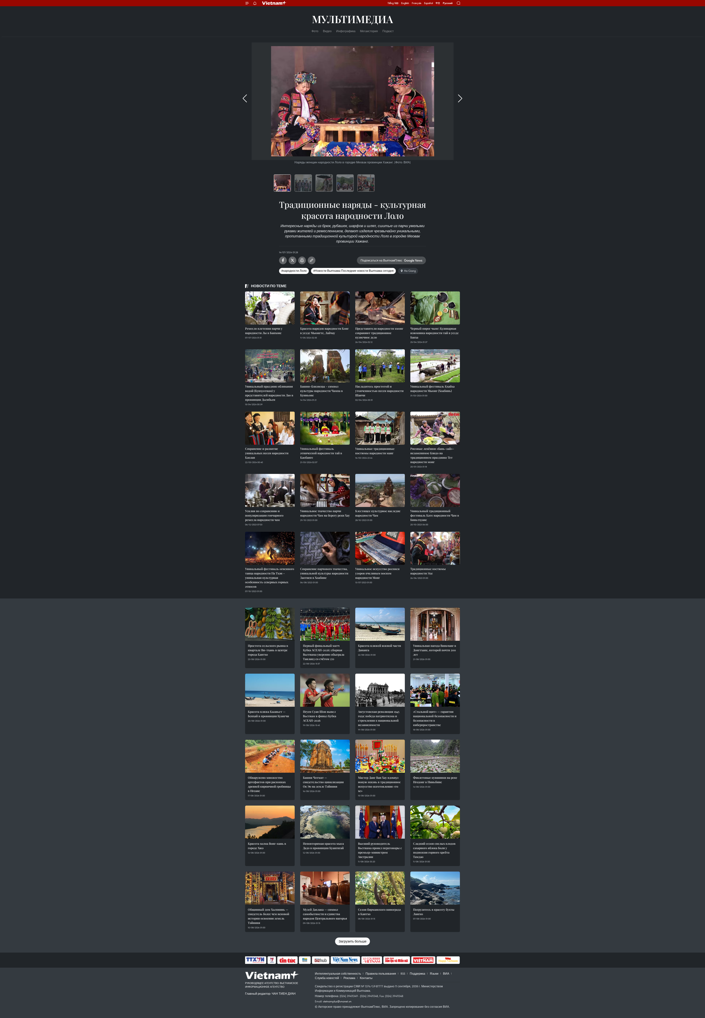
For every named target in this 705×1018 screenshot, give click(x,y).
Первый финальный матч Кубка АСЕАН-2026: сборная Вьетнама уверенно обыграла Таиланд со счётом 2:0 (323, 652)
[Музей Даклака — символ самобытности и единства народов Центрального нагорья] (325, 888)
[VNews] (271, 960)
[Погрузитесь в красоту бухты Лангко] (435, 888)
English (405, 3)
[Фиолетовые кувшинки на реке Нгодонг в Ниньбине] (435, 756)
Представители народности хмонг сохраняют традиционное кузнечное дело (379, 333)
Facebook (283, 260)
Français (416, 3)
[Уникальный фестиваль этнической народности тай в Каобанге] (325, 428)
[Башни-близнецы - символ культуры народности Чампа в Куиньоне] (325, 365)
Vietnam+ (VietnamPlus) (274, 3)
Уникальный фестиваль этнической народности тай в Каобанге (321, 453)
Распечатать (302, 260)
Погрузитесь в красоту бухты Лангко (433, 912)
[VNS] (345, 960)
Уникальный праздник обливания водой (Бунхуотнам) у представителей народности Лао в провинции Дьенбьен (269, 393)
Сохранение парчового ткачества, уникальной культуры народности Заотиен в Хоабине (324, 573)
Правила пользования (381, 973)
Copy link (311, 260)
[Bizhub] (320, 960)
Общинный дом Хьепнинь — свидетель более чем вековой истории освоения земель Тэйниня (268, 916)
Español (428, 3)
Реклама (349, 978)
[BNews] (305, 960)
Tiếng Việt (393, 3)
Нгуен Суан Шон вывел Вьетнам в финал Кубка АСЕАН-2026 (319, 716)
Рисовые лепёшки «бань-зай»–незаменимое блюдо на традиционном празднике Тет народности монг (432, 455)
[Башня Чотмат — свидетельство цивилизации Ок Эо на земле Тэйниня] (325, 756)
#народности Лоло (294, 271)
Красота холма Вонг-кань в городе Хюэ (267, 846)
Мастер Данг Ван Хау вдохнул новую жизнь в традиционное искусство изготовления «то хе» (379, 784)
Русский (448, 3)
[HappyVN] (448, 960)
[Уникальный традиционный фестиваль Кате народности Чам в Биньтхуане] (435, 490)
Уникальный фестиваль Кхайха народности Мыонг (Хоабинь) (432, 388)
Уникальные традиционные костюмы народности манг (375, 451)
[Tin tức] (287, 960)
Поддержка (417, 973)
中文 (438, 3)
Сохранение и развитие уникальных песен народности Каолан (266, 453)
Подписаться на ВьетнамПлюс (381, 260)
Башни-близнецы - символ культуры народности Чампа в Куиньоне (321, 390)
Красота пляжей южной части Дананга (379, 648)
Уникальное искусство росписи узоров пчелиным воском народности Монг (377, 573)
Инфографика (345, 31)
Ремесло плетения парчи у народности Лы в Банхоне (263, 331)
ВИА (446, 973)
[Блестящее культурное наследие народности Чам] (380, 490)
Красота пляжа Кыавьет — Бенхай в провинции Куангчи (268, 714)
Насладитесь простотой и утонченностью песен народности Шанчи (379, 390)
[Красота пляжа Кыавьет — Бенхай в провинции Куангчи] (270, 690)
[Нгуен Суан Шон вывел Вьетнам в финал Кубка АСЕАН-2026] (325, 690)
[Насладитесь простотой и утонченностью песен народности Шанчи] (380, 365)
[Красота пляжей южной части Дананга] (380, 624)
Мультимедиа (352, 19)
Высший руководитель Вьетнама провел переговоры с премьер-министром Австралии (380, 850)
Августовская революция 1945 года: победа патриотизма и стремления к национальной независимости (378, 718)
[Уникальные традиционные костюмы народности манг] (380, 428)
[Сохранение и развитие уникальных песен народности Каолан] (270, 428)
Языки (434, 973)
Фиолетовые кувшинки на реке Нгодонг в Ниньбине (435, 780)
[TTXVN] (255, 960)
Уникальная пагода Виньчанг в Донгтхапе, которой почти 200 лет (434, 650)
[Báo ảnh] (423, 960)
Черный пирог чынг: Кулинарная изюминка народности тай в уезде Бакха (434, 333)
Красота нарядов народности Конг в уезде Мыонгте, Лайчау (324, 331)
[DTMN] (396, 960)
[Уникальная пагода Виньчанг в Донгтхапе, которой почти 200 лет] (435, 624)
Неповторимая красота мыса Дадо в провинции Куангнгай (323, 846)
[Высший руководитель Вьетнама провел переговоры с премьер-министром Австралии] (380, 822)
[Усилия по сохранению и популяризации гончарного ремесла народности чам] (270, 490)
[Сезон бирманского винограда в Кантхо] (380, 888)
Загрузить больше (352, 941)
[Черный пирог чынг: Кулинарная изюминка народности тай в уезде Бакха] (435, 308)
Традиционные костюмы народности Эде (428, 571)
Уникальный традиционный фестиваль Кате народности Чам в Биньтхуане (434, 515)
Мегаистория (369, 31)
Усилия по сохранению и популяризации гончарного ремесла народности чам (264, 515)
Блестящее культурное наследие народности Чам (377, 513)
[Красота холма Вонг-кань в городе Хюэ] (270, 822)
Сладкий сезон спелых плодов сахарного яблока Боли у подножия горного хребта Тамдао (434, 850)
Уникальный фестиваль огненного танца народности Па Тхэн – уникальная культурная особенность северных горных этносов (269, 577)
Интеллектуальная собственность (338, 973)
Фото (315, 31)
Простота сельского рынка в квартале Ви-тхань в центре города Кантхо (268, 650)
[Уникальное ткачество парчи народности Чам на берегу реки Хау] (325, 490)
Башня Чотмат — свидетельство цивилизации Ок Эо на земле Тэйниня (323, 782)
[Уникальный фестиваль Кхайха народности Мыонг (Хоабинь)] (435, 365)
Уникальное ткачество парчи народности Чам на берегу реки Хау (325, 513)
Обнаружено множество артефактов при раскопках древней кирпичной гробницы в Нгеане (269, 784)
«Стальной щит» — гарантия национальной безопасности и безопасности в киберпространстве (434, 718)
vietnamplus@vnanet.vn (337, 1001)
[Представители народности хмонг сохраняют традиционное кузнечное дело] (380, 308)
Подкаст (388, 31)
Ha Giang (410, 271)
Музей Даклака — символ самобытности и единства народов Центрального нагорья (325, 914)
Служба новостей (327, 978)
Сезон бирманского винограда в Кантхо (379, 912)
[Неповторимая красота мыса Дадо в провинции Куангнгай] (325, 822)
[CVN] (371, 960)
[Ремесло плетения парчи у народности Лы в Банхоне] (270, 308)
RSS (403, 973)
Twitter (292, 260)
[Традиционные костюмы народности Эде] (435, 548)
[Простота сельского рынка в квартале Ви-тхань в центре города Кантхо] (270, 624)
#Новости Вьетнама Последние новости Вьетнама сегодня (353, 271)
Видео (327, 31)
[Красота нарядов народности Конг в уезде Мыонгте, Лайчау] (325, 308)
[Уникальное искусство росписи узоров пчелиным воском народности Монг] (380, 548)
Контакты (366, 978)
